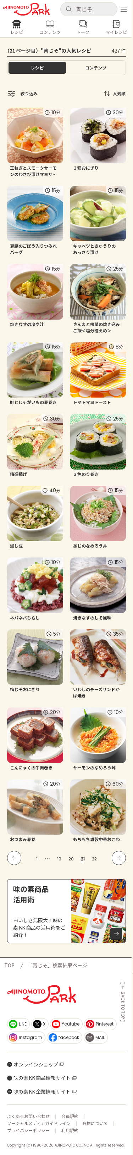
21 (83, 859)
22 (94, 859)
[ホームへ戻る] (26, 9)
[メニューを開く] (123, 9)
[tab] (96, 68)
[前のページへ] (14, 858)
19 (59, 859)
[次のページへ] (119, 858)
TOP (9, 965)
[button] (89, 9)
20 (71, 859)
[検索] (69, 9)
